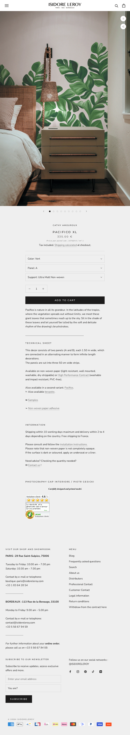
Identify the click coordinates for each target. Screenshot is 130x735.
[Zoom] (123, 18)
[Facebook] (70, 671)
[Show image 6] (69, 211)
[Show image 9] (80, 211)
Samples (33, 400)
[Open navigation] (7, 5)
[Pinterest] (85, 671)
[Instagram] (78, 671)
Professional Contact (81, 584)
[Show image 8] (76, 211)
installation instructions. (74, 444)
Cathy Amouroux (65, 225)
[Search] (116, 5)
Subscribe (18, 699)
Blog (71, 556)
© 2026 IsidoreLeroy (21, 719)
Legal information (79, 595)
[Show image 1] (50, 211)
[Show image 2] (53, 211)
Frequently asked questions (85, 561)
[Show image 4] (61, 211)
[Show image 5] (65, 211)
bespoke (50, 392)
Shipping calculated (66, 245)
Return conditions (79, 601)
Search (73, 567)
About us (74, 573)
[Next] (86, 211)
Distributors (76, 578)
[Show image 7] (72, 211)
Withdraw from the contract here (88, 607)
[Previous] (43, 211)
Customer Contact (79, 590)
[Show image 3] (57, 211)
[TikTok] (93, 671)
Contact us (34, 465)
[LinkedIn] (100, 671)
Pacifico (69, 387)
